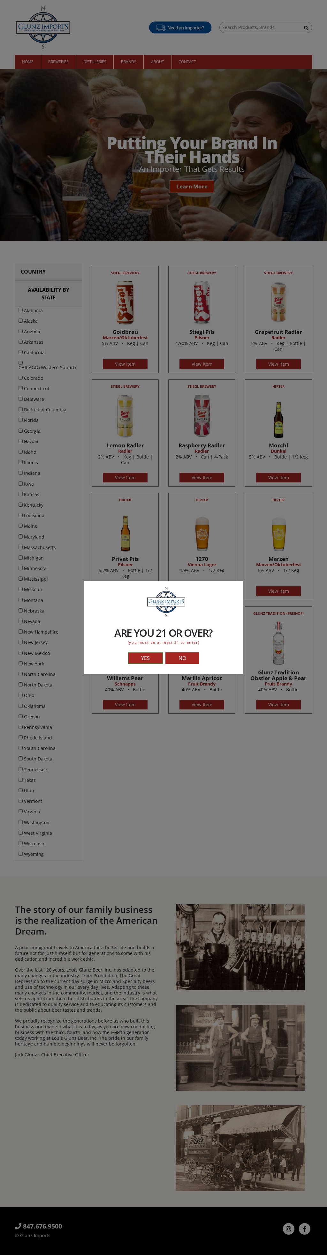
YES (145, 658)
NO (182, 658)
